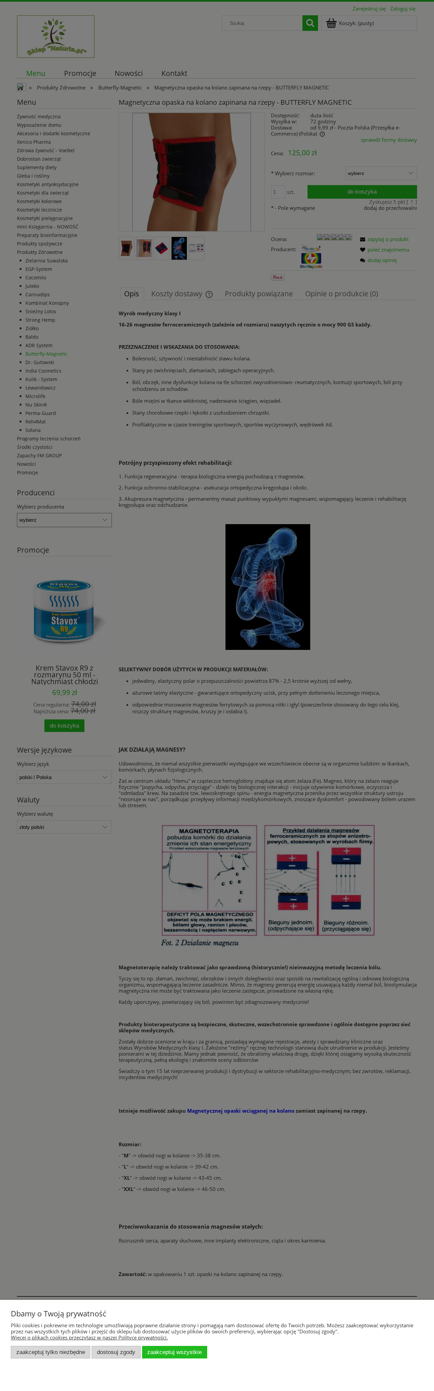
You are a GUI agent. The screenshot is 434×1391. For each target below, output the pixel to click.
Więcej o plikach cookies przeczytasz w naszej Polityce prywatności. (89, 1337)
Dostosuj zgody (116, 1352)
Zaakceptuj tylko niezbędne (50, 1352)
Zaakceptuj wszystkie (174, 1352)
